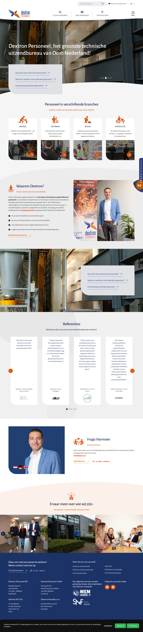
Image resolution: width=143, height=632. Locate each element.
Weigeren (120, 626)
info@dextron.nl (79, 456)
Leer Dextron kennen (80, 573)
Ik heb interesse (79, 461)
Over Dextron (102, 15)
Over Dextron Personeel (113, 573)
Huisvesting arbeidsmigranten (101, 287)
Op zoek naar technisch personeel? (31, 73)
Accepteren (133, 626)
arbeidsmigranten (28, 210)
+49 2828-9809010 (47, 591)
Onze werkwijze (82, 15)
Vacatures (108, 566)
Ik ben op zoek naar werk (81, 566)
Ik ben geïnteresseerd (15, 570)
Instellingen (108, 626)
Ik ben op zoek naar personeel (83, 570)
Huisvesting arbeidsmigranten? (29, 86)
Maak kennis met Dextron (17, 235)
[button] (67, 409)
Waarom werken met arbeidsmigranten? (33, 79)
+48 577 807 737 (13, 609)
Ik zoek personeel (60, 15)
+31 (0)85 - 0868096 (102, 461)
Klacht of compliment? (118, 4)
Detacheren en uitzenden (113, 570)
